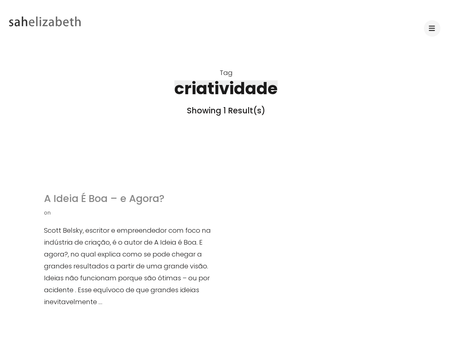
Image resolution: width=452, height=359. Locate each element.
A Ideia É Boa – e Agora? (104, 198)
